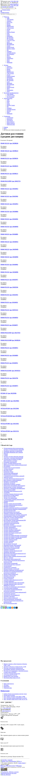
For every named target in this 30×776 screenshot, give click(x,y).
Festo (8, 33)
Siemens (9, 57)
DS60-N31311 (5, 226)
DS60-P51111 (5, 363)
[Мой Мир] (14, 608)
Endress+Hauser (11, 32)
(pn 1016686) (14, 211)
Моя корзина (5, 12)
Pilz (8, 50)
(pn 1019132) (14, 310)
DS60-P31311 (5, 317)
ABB (8, 18)
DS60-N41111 (5, 234)
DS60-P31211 (5, 310)
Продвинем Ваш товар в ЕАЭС (12, 677)
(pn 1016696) (14, 264)
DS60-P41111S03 (6, 333)
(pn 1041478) (14, 378)
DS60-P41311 (5, 355)
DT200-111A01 (5, 401)
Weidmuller (9, 62)
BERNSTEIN (10, 26)
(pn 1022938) (12, 393)
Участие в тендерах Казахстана (12, 673)
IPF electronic (10, 39)
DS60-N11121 (5, 189)
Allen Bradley (10, 19)
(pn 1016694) (14, 226)
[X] (17, 608)
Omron (8, 46)
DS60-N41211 (5, 242)
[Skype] (8, 608)
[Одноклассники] (12, 608)
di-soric (8, 29)
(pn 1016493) (13, 302)
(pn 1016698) (14, 272)
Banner (8, 23)
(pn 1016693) (14, 317)
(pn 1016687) (13, 325)
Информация (5, 691)
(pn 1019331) (16, 370)
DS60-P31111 (5, 302)
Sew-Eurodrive (10, 54)
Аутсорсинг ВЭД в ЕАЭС (10, 675)
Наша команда (10, 121)
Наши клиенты (11, 123)
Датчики (6, 65)
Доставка (6, 685)
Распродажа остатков (9, 695)
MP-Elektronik (10, 44)
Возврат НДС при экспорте (11, 676)
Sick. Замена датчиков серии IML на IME (14, 696)
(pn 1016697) (14, 386)
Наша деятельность (9, 683)
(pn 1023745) (16, 333)
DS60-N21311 (5, 211)
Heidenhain (9, 36)
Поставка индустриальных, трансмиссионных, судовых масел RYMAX (16, 671)
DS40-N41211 (5, 151)
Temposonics (10, 58)
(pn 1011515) (14, 431)
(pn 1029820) (14, 143)
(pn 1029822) (14, 151)
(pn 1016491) (14, 204)
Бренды (7, 16)
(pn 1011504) (14, 408)
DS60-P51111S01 (6, 370)
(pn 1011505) (14, 423)
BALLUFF (9, 22)
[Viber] (6, 608)
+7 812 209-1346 (14, 1)
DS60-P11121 (5, 279)
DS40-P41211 (5, 173)
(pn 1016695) (13, 363)
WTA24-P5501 (5, 431)
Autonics (9, 21)
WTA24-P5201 (5, 408)
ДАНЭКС (10, 760)
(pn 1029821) (14, 173)
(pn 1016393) (14, 295)
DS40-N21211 (5, 143)
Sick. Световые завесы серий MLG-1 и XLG (15, 698)
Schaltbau (9, 51)
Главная (6, 127)
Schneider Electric (11, 52)
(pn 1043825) (14, 166)
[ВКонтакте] (10, 608)
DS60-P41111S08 (6, 340)
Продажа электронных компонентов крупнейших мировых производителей (14, 668)
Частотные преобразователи (11, 93)
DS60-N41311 (5, 257)
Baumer (9, 25)
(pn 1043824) (16, 340)
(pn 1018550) (14, 287)
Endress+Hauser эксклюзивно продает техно (15, 693)
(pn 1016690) (14, 257)
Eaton (8, 30)
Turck (8, 59)
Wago (8, 61)
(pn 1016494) (14, 219)
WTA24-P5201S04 (6, 416)
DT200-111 (4, 393)
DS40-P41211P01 (6, 181)
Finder (8, 34)
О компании (7, 116)
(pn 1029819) (14, 158)
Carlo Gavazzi (10, 28)
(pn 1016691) (14, 348)
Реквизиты (9, 119)
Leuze (8, 41)
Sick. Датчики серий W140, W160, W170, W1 (15, 699)
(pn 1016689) (14, 355)
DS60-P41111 (5, 325)
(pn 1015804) (17, 416)
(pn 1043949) (14, 249)
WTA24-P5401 (5, 423)
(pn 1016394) (14, 196)
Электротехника (8, 98)
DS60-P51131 (5, 378)
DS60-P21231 (5, 287)
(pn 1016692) (14, 242)
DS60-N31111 (5, 219)
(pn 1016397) (14, 279)
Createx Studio (21, 763)
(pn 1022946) (15, 401)
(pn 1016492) (14, 189)
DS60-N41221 (5, 249)
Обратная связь (11, 124)
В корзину (3, 147)
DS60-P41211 (5, 348)
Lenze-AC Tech (11, 40)
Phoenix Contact (11, 48)
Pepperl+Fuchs (10, 47)
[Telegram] (1, 608)
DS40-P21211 (5, 158)
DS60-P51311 (5, 386)
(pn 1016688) (14, 234)
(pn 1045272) (16, 181)
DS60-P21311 (5, 295)
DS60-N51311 (5, 272)
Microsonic (9, 43)
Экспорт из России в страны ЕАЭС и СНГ (15, 666)
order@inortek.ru (14, 4)
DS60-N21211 (5, 204)
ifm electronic (10, 37)
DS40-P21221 (5, 166)
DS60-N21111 (5, 196)
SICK (8, 55)
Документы (10, 120)
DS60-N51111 (5, 264)
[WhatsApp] (4, 608)
